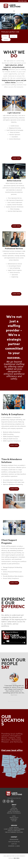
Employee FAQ (14, 810)
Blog (14, 807)
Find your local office (12, 750)
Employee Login (22, 1)
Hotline (14, 821)
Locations (14, 808)
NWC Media (16, 858)
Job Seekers (7, 25)
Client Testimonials (14, 811)
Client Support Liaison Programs (14, 829)
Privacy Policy (14, 817)
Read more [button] (14, 695)
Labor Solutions (12, 6)
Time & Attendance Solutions (14, 832)
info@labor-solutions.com (14, 798)
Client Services (14, 827)
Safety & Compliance (14, 830)
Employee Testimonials (14, 813)
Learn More (16, 158)
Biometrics (14, 819)
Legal (14, 816)
